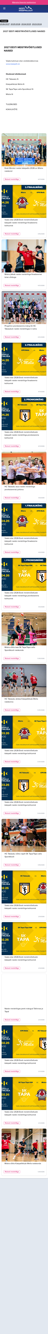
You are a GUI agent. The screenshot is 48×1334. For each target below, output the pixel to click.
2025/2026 (15, 24)
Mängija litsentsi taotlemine (24, 2)
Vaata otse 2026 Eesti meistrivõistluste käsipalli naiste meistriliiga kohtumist (21, 752)
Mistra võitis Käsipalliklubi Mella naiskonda (23, 1163)
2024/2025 (26, 24)
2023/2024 (37, 24)
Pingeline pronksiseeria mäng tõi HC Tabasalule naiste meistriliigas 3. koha (21, 327)
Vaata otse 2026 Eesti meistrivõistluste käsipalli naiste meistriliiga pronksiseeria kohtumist (22, 435)
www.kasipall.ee (13, 64)
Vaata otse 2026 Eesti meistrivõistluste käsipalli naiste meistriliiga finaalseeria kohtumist (21, 222)
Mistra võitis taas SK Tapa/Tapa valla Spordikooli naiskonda (20, 649)
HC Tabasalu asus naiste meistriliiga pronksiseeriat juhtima (20, 488)
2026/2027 (5, 24)
